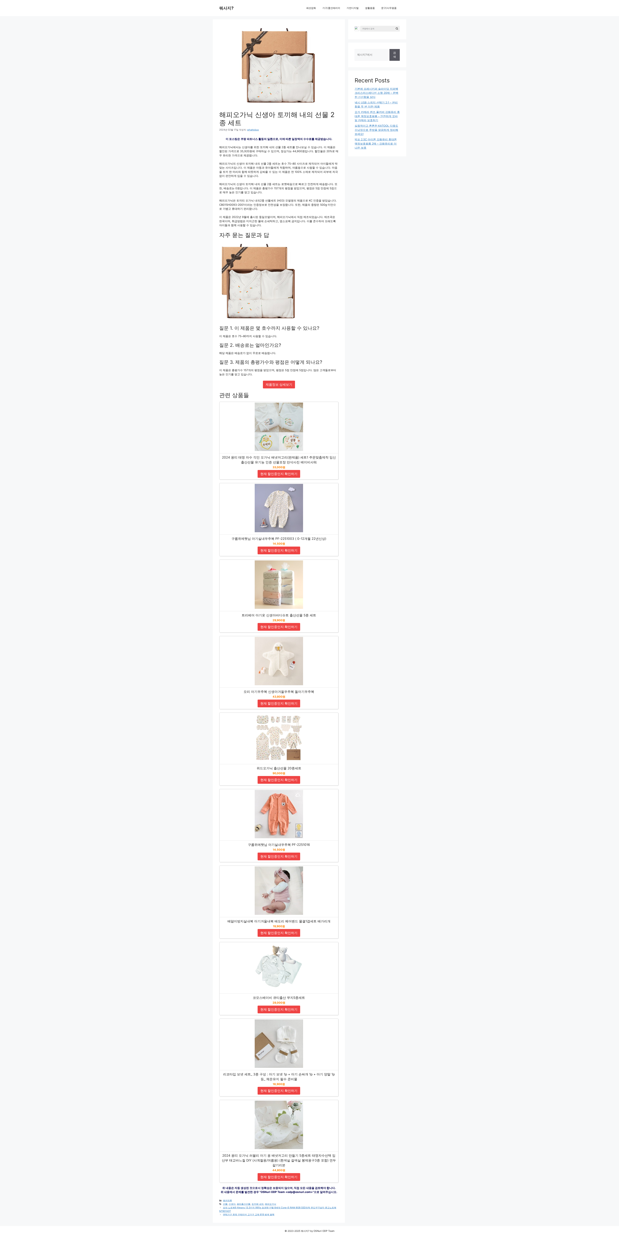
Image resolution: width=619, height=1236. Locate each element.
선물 (225, 1204)
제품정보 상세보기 (279, 384)
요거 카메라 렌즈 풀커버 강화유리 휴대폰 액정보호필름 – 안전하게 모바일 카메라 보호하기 (377, 116)
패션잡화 (311, 8)
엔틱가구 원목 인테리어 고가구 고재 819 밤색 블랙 (248, 1214)
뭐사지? (226, 8)
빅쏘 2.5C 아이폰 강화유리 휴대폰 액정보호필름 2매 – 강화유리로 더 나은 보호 (376, 143)
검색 (394, 55)
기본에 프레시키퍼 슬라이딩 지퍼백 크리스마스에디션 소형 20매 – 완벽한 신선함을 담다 (376, 93)
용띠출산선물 (243, 1204)
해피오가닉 (270, 1204)
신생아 (232, 1204)
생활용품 (370, 8)
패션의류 (227, 1200)
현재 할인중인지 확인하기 (278, 474)
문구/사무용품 (389, 8)
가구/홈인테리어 (331, 8)
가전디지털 (353, 8)
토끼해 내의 (258, 1204)
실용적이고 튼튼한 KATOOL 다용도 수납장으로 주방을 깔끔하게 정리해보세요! (376, 130)
